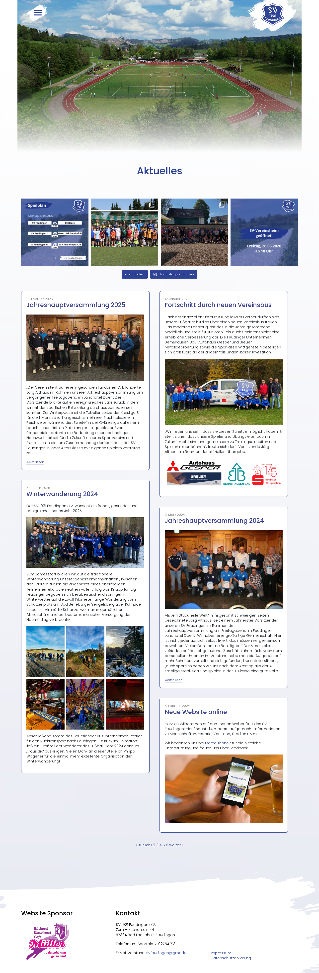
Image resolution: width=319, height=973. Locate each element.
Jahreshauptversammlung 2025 (75, 305)
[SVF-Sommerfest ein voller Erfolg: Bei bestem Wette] (194, 232)
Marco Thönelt (218, 743)
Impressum (221, 953)
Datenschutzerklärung (231, 958)
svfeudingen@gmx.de (166, 952)
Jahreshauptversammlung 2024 (214, 521)
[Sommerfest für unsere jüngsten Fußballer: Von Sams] (124, 232)
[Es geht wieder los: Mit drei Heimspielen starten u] (54, 232)
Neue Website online (196, 712)
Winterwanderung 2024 (62, 494)
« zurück (143, 845)
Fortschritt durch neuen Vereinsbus (218, 305)
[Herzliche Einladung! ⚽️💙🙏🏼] (264, 232)
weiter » (176, 845)
